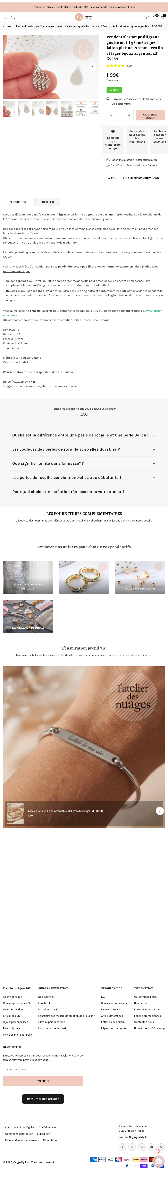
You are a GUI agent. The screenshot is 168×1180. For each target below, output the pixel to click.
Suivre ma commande (114, 1003)
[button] (92, 67)
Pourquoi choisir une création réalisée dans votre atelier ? (68, 491)
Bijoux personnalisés (15, 1022)
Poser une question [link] (122, 159)
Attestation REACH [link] (147, 159)
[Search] (13, 17)
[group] (51, 67)
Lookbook (44, 1003)
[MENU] (5, 17)
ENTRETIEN (47, 202)
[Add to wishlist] (158, 1151)
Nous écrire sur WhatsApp (149, 1028)
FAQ (103, 996)
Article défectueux (112, 1015)
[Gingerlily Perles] (84, 16)
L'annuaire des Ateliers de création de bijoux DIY (66, 1015)
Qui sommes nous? (146, 996)
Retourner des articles (43, 1099)
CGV (7, 1127)
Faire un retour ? (110, 1009)
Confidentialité (48, 1127)
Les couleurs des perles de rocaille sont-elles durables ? (66, 449)
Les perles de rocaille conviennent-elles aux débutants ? (66, 477)
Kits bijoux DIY (11, 1015)
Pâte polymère (11, 1028)
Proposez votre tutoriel (52, 1028)
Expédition (43, 1133)
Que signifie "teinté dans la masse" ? (48, 463)
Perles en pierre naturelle (17, 1034)
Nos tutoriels (46, 996)
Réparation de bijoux (113, 1028)
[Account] (147, 17)
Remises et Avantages (147, 1009)
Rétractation (50, 1140)
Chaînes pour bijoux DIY (17, 1003)
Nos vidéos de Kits (49, 1009)
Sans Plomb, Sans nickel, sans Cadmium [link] (135, 165)
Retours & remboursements (22, 1140)
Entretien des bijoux (113, 1022)
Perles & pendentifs (15, 1009)
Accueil (7, 26)
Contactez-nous (144, 1022)
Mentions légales (24, 1127)
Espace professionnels (148, 1015)
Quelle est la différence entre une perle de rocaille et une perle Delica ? (80, 435)
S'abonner (43, 1081)
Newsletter (140, 1003)
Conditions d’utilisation (19, 1133)
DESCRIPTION (17, 202)
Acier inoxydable (13, 996)
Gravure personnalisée (51, 1022)
